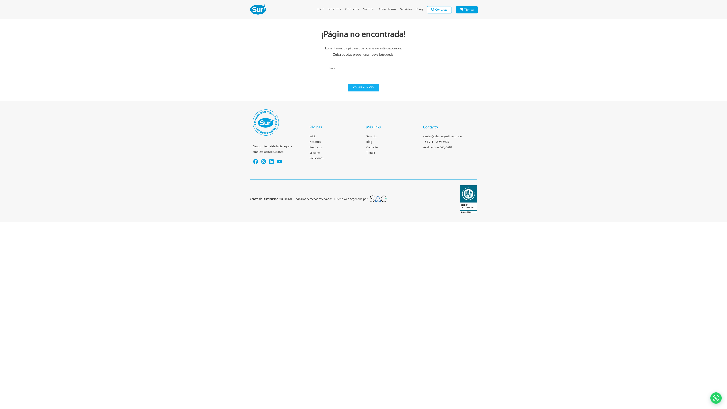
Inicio (313, 136)
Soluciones (316, 158)
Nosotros (315, 142)
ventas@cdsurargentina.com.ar (442, 136)
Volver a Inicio (363, 87)
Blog (369, 142)
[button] (716, 398)
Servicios (372, 136)
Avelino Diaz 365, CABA (438, 147)
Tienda (370, 153)
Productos (316, 147)
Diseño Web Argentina (348, 199)
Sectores (315, 153)
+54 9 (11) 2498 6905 (436, 142)
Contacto (372, 147)
